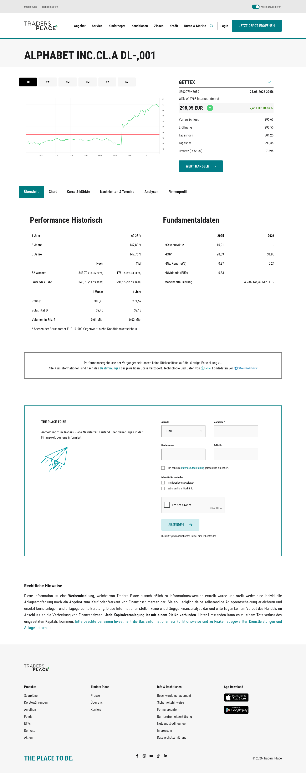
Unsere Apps (30, 6)
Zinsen (158, 26)
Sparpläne (31, 696)
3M (88, 82)
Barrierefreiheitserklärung (174, 717)
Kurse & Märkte (195, 26)
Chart (53, 191)
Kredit (174, 26)
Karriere (96, 710)
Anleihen (30, 710)
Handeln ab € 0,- (50, 6)
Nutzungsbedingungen (172, 723)
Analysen (151, 191)
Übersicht (31, 191)
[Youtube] (153, 756)
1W (48, 82)
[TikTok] (160, 756)
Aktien (28, 737)
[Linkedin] (167, 756)
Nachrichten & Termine (117, 191)
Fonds (28, 717)
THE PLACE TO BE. (49, 758)
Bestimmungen (110, 368)
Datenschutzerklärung (192, 467)
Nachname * (167, 445)
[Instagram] (145, 756)
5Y (126, 82)
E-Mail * (218, 445)
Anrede (165, 422)
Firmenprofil (177, 191)
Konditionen (140, 26)
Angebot (80, 26)
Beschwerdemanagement (174, 696)
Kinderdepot (117, 26)
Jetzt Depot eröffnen (257, 26)
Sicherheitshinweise (170, 702)
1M (68, 82)
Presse (95, 696)
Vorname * (219, 422)
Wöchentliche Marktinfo (180, 488)
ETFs (27, 723)
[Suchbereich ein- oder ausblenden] (212, 26)
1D (28, 82)
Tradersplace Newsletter (181, 482)
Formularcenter (167, 710)
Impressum (164, 731)
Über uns (97, 702)
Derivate (29, 731)
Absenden (176, 525)
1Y (107, 82)
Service (97, 26)
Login (224, 26)
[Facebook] (138, 756)
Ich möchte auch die (172, 477)
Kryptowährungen (36, 702)
